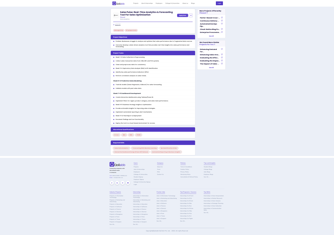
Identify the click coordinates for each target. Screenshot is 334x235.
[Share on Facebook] (182, 19)
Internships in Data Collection (213, 206)
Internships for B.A (185, 216)
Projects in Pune (114, 217)
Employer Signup (139, 179)
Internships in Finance (139, 209)
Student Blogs (208, 167)
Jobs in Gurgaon (161, 218)
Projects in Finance (115, 209)
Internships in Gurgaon (140, 222)
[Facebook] (112, 183)
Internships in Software (140, 207)
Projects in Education (116, 204)
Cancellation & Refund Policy (189, 177)
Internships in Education (140, 204)
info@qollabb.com (118, 177)
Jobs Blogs (207, 172)
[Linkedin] (117, 183)
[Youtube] (128, 183)
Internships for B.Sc (186, 198)
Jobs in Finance (161, 206)
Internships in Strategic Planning (213, 203)
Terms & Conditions (186, 167)
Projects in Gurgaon (115, 222)
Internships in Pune (139, 217)
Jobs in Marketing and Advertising (167, 198)
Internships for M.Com (186, 208)
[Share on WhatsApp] (191, 19)
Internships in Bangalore (140, 214)
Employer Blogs (208, 174)
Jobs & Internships (147, 3)
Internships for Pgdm (186, 218)
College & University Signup (142, 182)
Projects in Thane (115, 219)
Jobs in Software (162, 203)
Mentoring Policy (185, 174)
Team (158, 169)
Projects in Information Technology (116, 196)
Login (219, 3)
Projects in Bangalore (116, 214)
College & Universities (172, 3)
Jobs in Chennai (161, 208)
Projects (135, 3)
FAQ (158, 172)
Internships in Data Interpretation (214, 196)
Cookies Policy (184, 169)
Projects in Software (116, 207)
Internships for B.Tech (186, 196)
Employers (159, 3)
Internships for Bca (186, 206)
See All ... (207, 177)
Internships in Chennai (139, 212)
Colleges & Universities (141, 174)
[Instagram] (122, 183)
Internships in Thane (139, 219)
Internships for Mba (186, 211)
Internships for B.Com (186, 201)
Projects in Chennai (115, 212)
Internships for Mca (186, 213)
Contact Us (160, 174)
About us (185, 3)
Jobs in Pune (160, 213)
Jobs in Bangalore (162, 211)
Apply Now (182, 15)
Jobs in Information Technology (166, 196)
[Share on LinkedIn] (187, 19)
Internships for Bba (186, 203)
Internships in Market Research (213, 198)
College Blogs (208, 169)
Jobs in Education (162, 201)
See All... (112, 224)
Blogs (193, 3)
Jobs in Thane (161, 216)
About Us (160, 167)
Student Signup (138, 177)
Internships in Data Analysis (212, 201)
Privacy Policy (184, 172)
